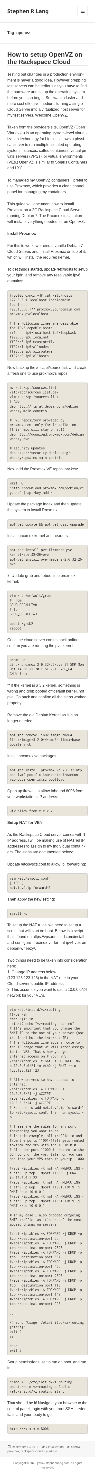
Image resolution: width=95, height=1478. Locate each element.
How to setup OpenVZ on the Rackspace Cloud (44, 58)
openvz (76, 1447)
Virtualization (55, 1447)
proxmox (13, 1451)
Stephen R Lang (28, 11)
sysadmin (50, 1451)
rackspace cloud (32, 1451)
